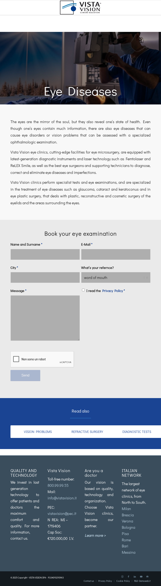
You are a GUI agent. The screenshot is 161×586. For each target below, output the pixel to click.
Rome (126, 539)
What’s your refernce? (97, 267)
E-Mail (86, 244)
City (14, 267)
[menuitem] (89, 581)
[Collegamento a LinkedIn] (135, 576)
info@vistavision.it (62, 497)
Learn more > (95, 535)
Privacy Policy (112, 290)
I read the (105, 290)
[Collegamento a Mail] (147, 576)
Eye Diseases (80, 90)
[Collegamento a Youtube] (141, 576)
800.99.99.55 (58, 485)
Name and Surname (26, 244)
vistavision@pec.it (62, 513)
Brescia (128, 514)
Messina (128, 552)
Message (18, 290)
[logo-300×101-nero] (80, 7)
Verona (127, 520)
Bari (125, 545)
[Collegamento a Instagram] (122, 576)
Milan (126, 508)
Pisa (125, 533)
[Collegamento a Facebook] (128, 576)
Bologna (128, 527)
